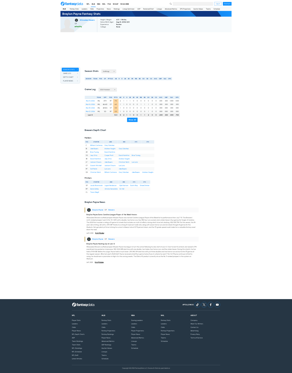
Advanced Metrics (171, 9)
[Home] (71, 3)
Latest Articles (77, 359)
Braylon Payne (97, 210)
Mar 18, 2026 (90, 108)
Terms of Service (196, 338)
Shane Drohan (144, 185)
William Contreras (96, 145)
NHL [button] (104, 4)
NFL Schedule (77, 352)
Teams (208, 9)
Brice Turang (94, 152)
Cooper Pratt (108, 155)
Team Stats (76, 345)
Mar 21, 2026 (90, 111)
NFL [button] (88, 4)
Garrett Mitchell (96, 165)
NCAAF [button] (115, 4)
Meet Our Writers (196, 324)
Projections (100, 9)
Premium (227, 4)
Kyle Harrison (124, 185)
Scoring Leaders (137, 320)
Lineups (159, 9)
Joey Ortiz (93, 155)
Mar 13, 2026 (90, 101)
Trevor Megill (94, 192)
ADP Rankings (106, 345)
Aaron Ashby (94, 189)
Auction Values (198, 9)
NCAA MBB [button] (124, 4)
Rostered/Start (148, 9)
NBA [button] (98, 4)
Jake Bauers (94, 148)
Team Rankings (77, 341)
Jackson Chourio (95, 162)
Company (193, 320)
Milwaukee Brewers (87, 20)
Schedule (217, 9)
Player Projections (137, 331)
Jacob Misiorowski (96, 185)
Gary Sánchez (109, 145)
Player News (76, 331)
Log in (218, 4)
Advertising (194, 331)
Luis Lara (135, 162)
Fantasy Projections (108, 331)
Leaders (84, 9)
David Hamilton (109, 152)
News (109, 9)
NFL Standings (77, 348)
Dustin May (134, 185)
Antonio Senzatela (111, 189)
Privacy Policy (195, 334)
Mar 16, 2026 (90, 104)
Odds (92, 9)
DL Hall (122, 189)
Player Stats (76, 320)
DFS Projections (185, 9)
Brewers (111, 210)
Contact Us (194, 327)
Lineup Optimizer (128, 9)
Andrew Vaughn (109, 148)
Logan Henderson (110, 185)
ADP (138, 9)
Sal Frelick (93, 169)
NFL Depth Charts (78, 334)
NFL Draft (75, 355)
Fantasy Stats (74, 9)
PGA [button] (109, 4)
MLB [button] (93, 4)
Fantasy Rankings (108, 334)
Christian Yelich (124, 162)
